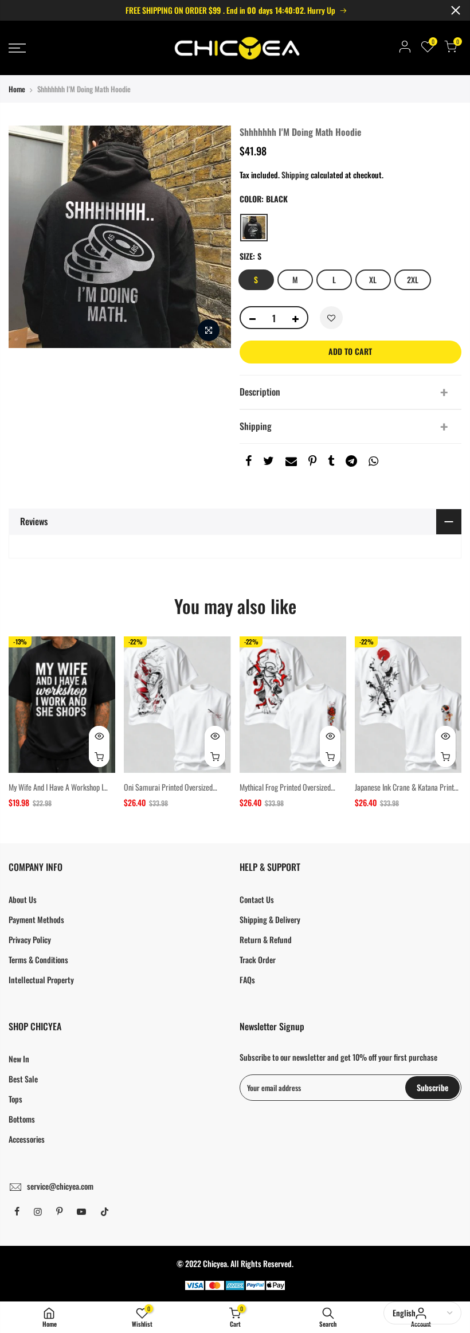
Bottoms (22, 1119)
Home (17, 89)
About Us (23, 899)
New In (19, 1059)
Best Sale (23, 1079)
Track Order (258, 959)
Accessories (27, 1139)
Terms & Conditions (38, 959)
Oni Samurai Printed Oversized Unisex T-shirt (168, 792)
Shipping (295, 175)
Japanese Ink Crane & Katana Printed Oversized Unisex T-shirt (408, 792)
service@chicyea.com (60, 1186)
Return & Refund (266, 939)
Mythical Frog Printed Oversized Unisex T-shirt (285, 792)
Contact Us (257, 899)
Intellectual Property (41, 980)
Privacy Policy (30, 939)
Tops (15, 1099)
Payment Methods (36, 919)
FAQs (247, 980)
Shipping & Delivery (270, 919)
